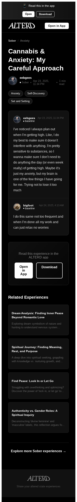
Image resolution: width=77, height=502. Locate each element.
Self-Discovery (36, 93)
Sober (12, 40)
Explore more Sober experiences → (38, 451)
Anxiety (25, 40)
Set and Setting (20, 101)
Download (45, 14)
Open (28, 14)
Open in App (57, 25)
